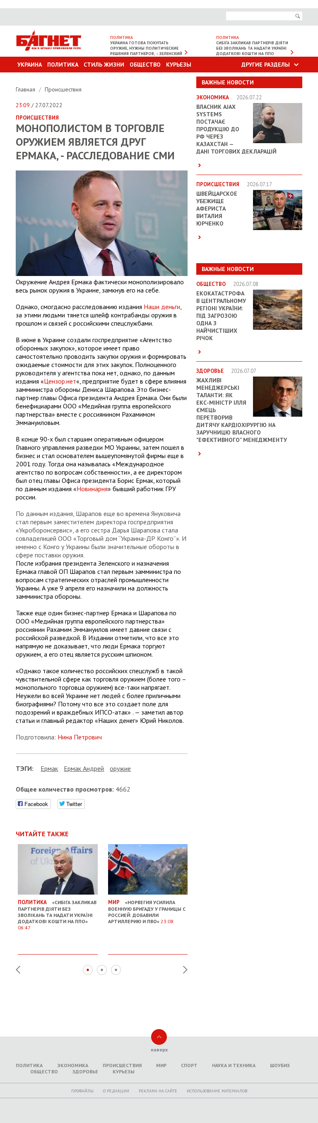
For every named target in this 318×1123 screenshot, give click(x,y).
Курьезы (178, 64)
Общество (145, 64)
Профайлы (82, 1091)
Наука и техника (233, 1065)
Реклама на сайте (158, 1091)
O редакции (116, 1091)
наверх (159, 1049)
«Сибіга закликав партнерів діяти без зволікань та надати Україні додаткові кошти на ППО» (57, 915)
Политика (62, 64)
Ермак (49, 768)
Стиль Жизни (104, 64)
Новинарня (92, 489)
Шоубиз (280, 1065)
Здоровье (85, 1071)
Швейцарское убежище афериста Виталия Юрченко (216, 208)
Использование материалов (217, 1091)
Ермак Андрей (84, 768)
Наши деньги (162, 306)
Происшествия (63, 89)
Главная (26, 89)
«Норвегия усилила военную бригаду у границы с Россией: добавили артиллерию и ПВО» (147, 911)
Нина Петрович (80, 737)
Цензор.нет (60, 381)
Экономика (72, 1065)
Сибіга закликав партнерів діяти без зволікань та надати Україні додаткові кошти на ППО (252, 48)
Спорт (189, 1065)
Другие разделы (265, 64)
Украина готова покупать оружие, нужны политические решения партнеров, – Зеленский (146, 48)
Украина (29, 64)
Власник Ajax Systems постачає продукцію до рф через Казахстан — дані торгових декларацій (236, 129)
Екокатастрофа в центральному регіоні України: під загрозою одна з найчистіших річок (221, 316)
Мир (161, 1065)
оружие (120, 768)
